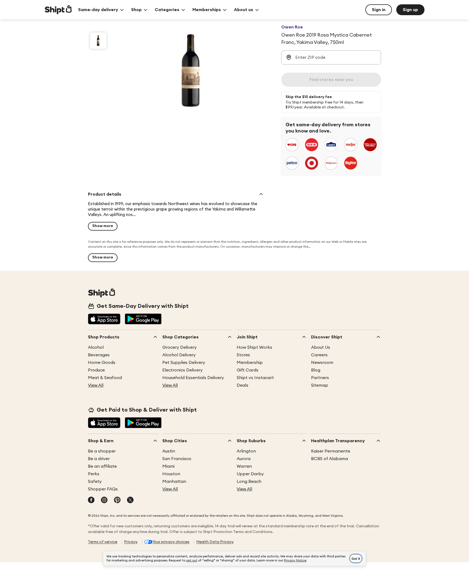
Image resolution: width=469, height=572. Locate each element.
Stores (243, 355)
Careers (319, 355)
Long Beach (249, 481)
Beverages (99, 355)
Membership (250, 362)
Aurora (244, 459)
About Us (320, 347)
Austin (168, 451)
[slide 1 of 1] (98, 41)
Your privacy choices (171, 542)
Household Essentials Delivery (193, 378)
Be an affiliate (102, 466)
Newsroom (322, 362)
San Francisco (176, 459)
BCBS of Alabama (329, 459)
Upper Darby (250, 474)
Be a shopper (102, 451)
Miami (168, 466)
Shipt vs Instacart (255, 378)
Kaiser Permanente (330, 451)
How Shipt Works (254, 347)
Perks (93, 474)
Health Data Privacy (215, 542)
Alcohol (96, 347)
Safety (95, 481)
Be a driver (99, 459)
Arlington (246, 451)
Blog (315, 370)
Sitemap (319, 385)
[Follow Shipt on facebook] (91, 500)
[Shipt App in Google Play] (143, 319)
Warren (244, 466)
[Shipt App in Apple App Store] (104, 319)
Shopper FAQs (103, 489)
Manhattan (174, 481)
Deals (242, 385)
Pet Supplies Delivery (183, 362)
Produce (96, 370)
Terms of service (102, 542)
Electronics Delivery (182, 370)
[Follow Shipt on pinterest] (117, 500)
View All (95, 385)
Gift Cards (247, 370)
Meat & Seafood (105, 378)
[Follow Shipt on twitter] (130, 500)
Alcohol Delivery (179, 355)
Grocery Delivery (179, 347)
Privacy (131, 542)
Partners (320, 378)
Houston (171, 474)
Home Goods (101, 362)
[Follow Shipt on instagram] (104, 500)
